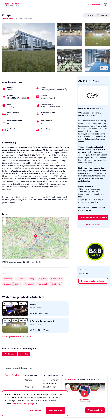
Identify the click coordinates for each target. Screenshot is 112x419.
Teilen (90, 15)
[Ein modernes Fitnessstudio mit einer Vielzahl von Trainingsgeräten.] (69, 60)
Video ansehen (95, 410)
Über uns (28, 380)
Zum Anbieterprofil (92, 224)
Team (26, 383)
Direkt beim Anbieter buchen (93, 217)
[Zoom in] (4, 220)
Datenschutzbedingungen (23, 403)
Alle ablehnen (36, 410)
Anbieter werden (50, 383)
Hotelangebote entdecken (93, 281)
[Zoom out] (4, 223)
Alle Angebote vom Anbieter (15, 336)
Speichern (104, 15)
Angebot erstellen (50, 380)
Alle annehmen (55, 410)
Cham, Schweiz (9, 18)
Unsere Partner (30, 387)
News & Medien (49, 387)
